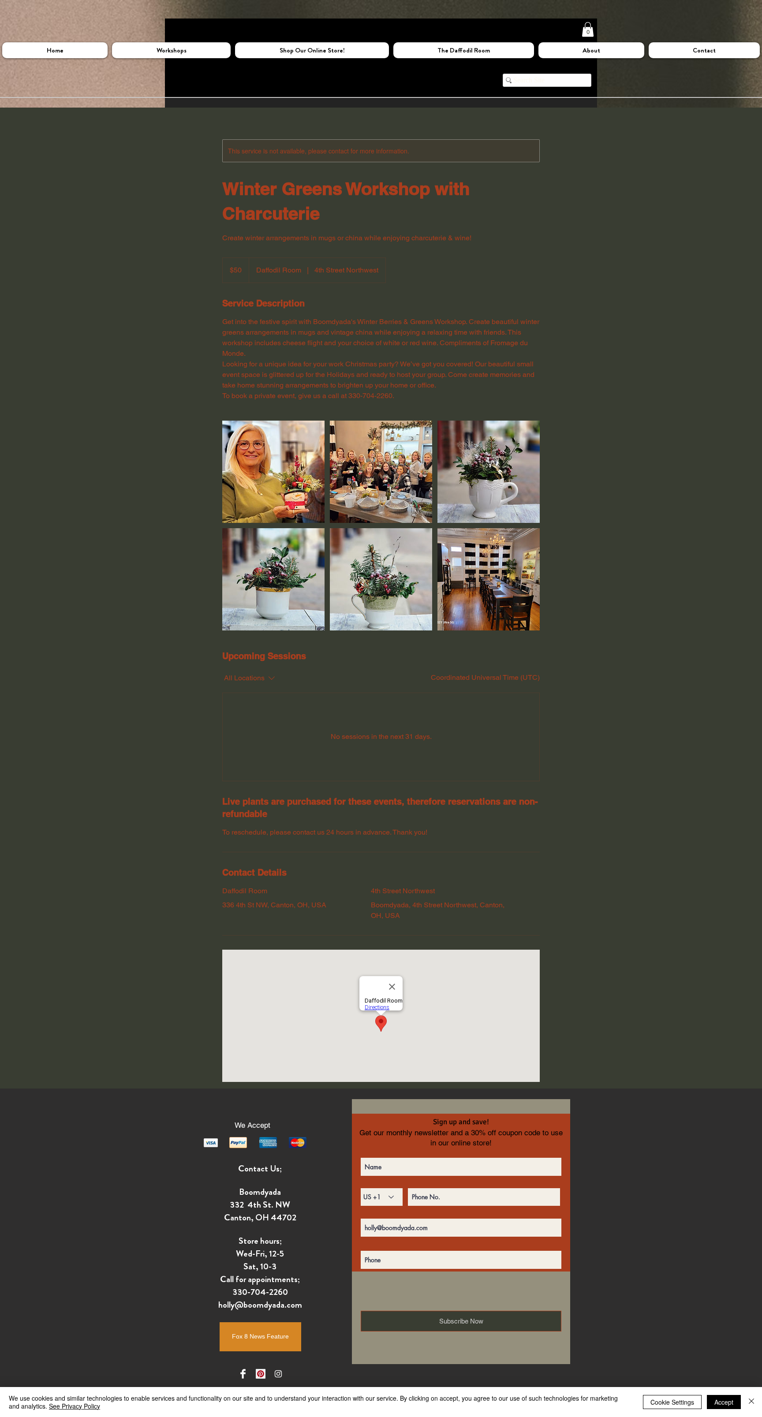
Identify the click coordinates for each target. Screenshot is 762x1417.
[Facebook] (243, 1374)
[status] (485, 677)
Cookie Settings (672, 1402)
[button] (588, 29)
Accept (723, 1402)
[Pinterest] (260, 1374)
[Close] (751, 1402)
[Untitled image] (273, 472)
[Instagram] (278, 1374)
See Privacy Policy (74, 1406)
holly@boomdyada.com (260, 1304)
